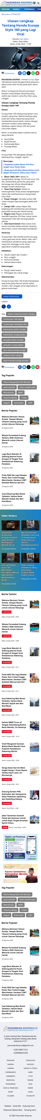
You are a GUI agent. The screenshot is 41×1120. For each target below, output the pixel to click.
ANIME (30, 1088)
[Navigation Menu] (38, 3)
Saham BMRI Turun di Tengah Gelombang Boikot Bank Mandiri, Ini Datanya (14, 725)
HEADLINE (6, 9)
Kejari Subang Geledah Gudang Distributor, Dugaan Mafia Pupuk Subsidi (29, 570)
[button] (17, 9)
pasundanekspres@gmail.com (21, 1045)
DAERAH (16, 9)
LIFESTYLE (6, 612)
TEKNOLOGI (30, 1060)
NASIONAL (7, 662)
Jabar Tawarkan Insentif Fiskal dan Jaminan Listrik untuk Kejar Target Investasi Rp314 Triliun (15, 819)
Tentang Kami (30, 1110)
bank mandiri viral (27, 387)
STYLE (30, 1076)
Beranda (5, 14)
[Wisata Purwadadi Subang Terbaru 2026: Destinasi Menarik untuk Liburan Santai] (34, 438)
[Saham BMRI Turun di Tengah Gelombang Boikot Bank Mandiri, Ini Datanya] (34, 725)
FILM (30, 1084)
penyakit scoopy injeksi (13, 345)
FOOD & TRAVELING (10, 1088)
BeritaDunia (8, 392)
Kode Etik (17, 1106)
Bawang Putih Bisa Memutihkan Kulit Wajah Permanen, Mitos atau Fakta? (21, 171)
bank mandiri (9, 387)
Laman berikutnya (11, 296)
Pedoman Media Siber (13, 1110)
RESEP (10, 1092)
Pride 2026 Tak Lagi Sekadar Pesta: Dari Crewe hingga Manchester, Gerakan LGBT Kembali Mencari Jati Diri (14, 479)
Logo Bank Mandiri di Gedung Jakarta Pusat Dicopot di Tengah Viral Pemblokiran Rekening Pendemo (12, 459)
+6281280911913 (20, 1049)
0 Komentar (9, 73)
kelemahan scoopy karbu (14, 334)
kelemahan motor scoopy (14, 329)
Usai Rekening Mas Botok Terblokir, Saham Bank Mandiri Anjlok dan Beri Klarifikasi (13, 498)
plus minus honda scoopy (14, 350)
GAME (30, 1072)
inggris (6, 403)
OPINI (30, 1092)
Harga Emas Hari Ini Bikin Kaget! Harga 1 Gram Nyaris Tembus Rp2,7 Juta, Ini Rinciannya (14, 771)
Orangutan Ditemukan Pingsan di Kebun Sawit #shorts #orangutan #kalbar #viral (10, 538)
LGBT (30, 403)
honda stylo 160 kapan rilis (14, 324)
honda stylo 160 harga (13, 319)
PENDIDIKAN (29, 9)
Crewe (24, 397)
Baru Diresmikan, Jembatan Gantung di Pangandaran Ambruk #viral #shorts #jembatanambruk (30, 538)
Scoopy (31, 79)
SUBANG (10, 1068)
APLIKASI (30, 1064)
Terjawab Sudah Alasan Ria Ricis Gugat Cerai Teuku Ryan (18, 165)
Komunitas (18, 403)
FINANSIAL (7, 779)
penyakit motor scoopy (13, 340)
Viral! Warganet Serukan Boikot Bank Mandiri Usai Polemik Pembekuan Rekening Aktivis (13, 747)
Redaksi (8, 1106)
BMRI (20, 392)
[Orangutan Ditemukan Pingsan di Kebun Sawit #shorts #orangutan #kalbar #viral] (11, 525)
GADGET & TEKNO (30, 1068)
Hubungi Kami (29, 1106)
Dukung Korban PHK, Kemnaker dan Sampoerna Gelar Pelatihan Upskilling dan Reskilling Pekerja (14, 795)
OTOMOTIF (15, 14)
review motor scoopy (12, 355)
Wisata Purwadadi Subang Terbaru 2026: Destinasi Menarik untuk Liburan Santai (14, 439)
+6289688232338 (20, 1053)
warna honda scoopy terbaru (16, 360)
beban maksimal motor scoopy (21, 314)
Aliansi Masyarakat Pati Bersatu (17, 382)
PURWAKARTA (10, 1072)
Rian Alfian (24, 39)
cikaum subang (10, 397)
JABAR (5, 827)
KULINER (10, 1096)
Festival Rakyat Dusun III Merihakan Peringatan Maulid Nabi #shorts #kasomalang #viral (10, 572)
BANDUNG (11, 1080)
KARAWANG (10, 1076)
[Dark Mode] (34, 3)
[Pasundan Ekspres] (19, 3)
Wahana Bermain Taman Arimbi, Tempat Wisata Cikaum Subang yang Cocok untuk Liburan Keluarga (14, 420)
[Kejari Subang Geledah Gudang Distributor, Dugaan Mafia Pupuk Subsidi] (30, 558)
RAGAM (30, 1080)
